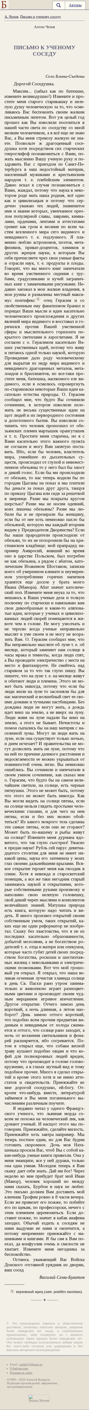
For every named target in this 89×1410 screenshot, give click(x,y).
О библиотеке (19, 1368)
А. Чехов (11, 16)
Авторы (75, 5)
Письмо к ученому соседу (40, 16)
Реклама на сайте (21, 1372)
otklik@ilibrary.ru (30, 1364)
